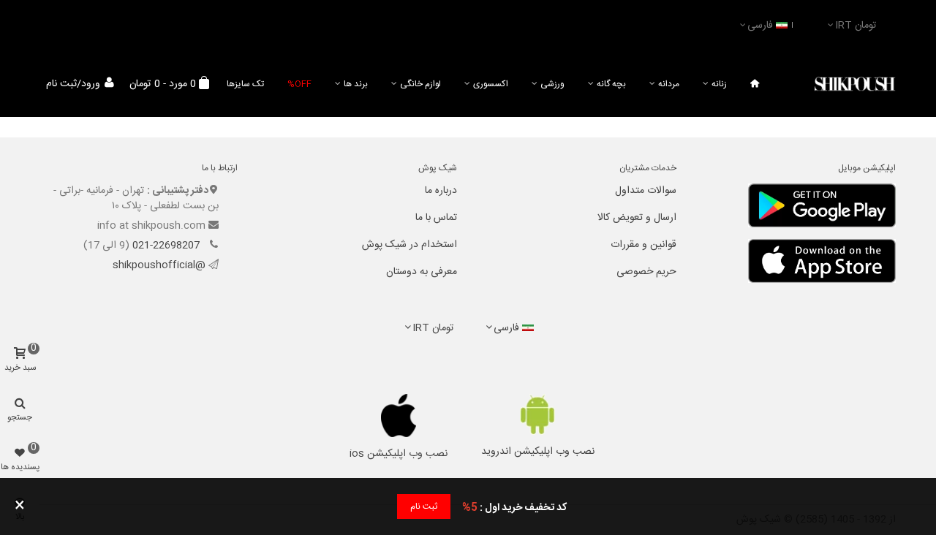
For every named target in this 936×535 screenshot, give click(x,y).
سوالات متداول (645, 191)
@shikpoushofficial (159, 265)
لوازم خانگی (420, 84)
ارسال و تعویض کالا (636, 218)
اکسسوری (490, 84)
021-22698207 (167, 245)
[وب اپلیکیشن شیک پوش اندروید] (538, 414)
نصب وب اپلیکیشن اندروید (538, 451)
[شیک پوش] (855, 84)
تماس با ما (436, 218)
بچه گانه (611, 84)
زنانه (719, 84)
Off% (299, 84)
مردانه (668, 84)
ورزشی (552, 84)
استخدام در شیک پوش (409, 245)
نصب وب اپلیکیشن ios (399, 454)
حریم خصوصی (646, 272)
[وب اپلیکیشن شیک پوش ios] (399, 416)
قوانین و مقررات (643, 245)
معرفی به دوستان (421, 272)
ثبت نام (423, 506)
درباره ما (441, 191)
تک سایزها (245, 84)
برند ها (356, 84)
